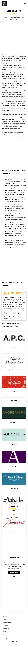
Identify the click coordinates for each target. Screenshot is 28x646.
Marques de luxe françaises (8, 499)
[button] (14, 293)
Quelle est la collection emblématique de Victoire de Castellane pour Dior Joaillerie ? (14, 293)
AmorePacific (14, 422)
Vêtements (5, 625)
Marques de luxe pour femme (8, 501)
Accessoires (6, 628)
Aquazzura (14, 444)
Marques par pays (7, 622)
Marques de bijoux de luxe (7, 498)
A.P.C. (14, 348)
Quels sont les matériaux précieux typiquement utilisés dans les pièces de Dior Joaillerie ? (13, 318)
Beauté (4, 631)
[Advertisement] (14, 39)
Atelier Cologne (14, 488)
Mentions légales (14, 641)
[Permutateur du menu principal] (25, 3)
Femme (4, 619)
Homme (5, 616)
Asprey (14, 466)
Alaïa (14, 392)
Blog (4, 634)
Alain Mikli (14, 400)
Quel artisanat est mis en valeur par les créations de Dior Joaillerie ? (14, 313)
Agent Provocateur (14, 370)
